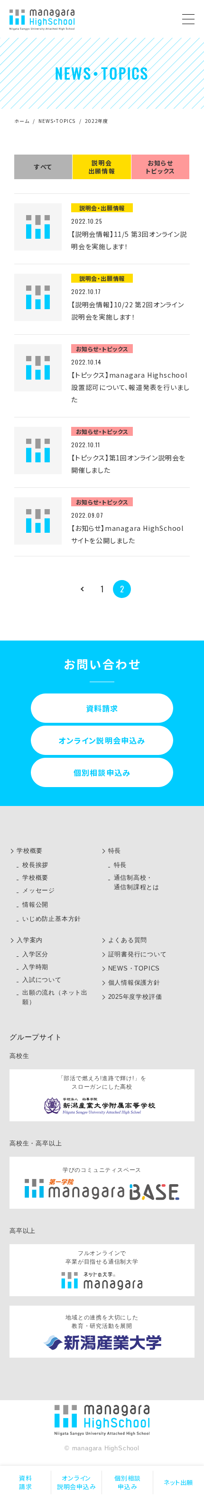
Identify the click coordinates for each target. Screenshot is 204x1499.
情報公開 (35, 904)
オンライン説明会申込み (76, 1482)
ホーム (21, 120)
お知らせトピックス (160, 166)
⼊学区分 (35, 954)
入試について (42, 979)
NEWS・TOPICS (56, 120)
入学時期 (35, 966)
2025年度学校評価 (135, 996)
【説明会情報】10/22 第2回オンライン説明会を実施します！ (127, 310)
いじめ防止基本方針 (51, 918)
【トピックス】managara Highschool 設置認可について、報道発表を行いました (130, 387)
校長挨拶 (35, 864)
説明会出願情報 (101, 166)
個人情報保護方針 (134, 982)
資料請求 (25, 1482)
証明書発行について (137, 954)
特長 (114, 850)
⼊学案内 (30, 940)
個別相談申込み (127, 1482)
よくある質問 (128, 940)
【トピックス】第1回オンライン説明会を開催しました (128, 464)
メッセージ (38, 890)
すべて (43, 166)
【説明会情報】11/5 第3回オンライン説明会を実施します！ (129, 240)
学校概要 (30, 850)
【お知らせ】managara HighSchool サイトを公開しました (127, 534)
